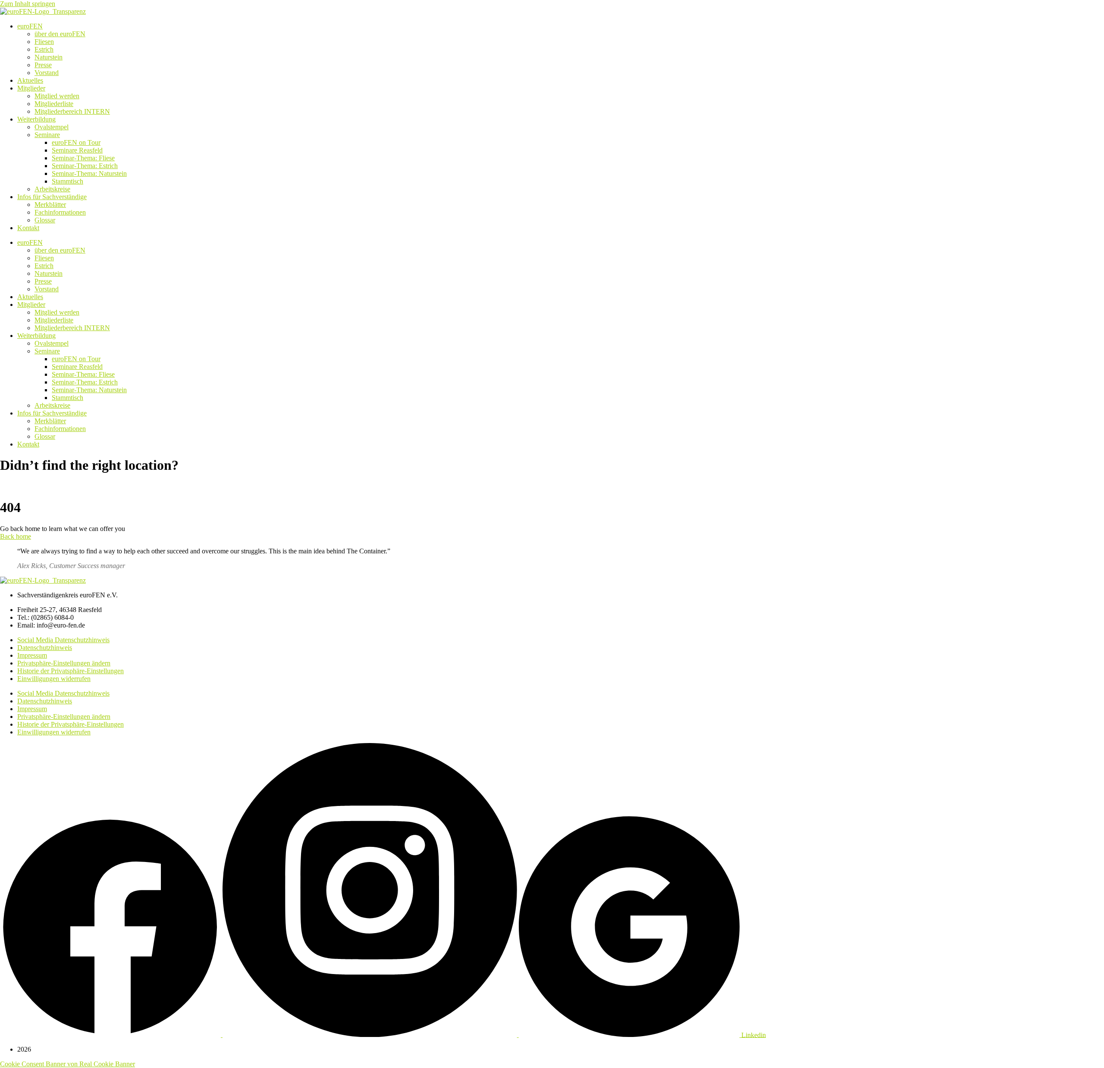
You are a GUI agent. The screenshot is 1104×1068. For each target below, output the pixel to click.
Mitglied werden (56, 96)
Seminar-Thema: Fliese (83, 158)
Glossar (44, 220)
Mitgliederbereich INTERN (72, 111)
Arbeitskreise (52, 189)
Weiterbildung (36, 119)
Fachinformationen (60, 212)
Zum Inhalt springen (27, 3)
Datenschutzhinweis (44, 647)
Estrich (43, 49)
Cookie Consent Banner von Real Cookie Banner (67, 1064)
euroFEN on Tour (76, 142)
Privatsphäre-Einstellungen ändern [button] (63, 663)
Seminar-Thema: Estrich (85, 165)
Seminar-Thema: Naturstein (89, 173)
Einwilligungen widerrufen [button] (54, 678)
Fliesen (44, 41)
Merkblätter (50, 204)
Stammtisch (67, 181)
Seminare (47, 134)
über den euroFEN (59, 33)
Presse (43, 65)
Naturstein (48, 57)
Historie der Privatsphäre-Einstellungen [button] (70, 671)
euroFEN (30, 26)
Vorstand (46, 72)
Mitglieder (31, 88)
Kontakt (28, 227)
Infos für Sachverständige (52, 196)
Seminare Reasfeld (77, 150)
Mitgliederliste (53, 103)
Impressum (32, 655)
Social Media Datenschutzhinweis (63, 639)
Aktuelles (30, 80)
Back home (15, 536)
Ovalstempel (51, 127)
